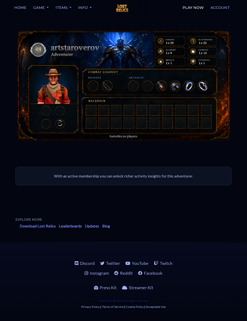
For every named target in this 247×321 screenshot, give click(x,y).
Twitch (166, 263)
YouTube (140, 263)
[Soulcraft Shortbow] (107, 85)
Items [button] (62, 7)
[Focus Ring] (189, 85)
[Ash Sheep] (60, 123)
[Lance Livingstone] (53, 86)
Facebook (153, 273)
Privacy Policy (90, 306)
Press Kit (108, 287)
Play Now (193, 7)
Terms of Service (113, 306)
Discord (87, 263)
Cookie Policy (135, 306)
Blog (106, 226)
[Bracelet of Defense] (174, 85)
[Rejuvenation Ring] (203, 85)
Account (220, 7)
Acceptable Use (156, 306)
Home (20, 7)
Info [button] (83, 7)
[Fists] (93, 85)
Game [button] (39, 7)
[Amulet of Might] (160, 85)
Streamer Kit (141, 287)
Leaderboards (70, 226)
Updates (92, 226)
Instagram (99, 273)
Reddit (126, 273)
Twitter (113, 263)
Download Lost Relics (38, 226)
